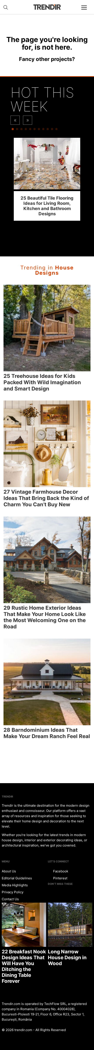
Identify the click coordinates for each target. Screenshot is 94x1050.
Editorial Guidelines (17, 878)
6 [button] (34, 130)
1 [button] (12, 130)
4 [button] (26, 130)
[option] (47, 179)
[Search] (5, 7)
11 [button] (56, 130)
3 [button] (21, 130)
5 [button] (30, 130)
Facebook (60, 871)
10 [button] (52, 130)
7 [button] (39, 130)
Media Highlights (15, 885)
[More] (86, 11)
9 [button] (47, 130)
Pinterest (59, 878)
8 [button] (43, 130)
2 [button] (17, 130)
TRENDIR (47, 7)
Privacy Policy (12, 892)
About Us (9, 871)
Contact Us (10, 899)
